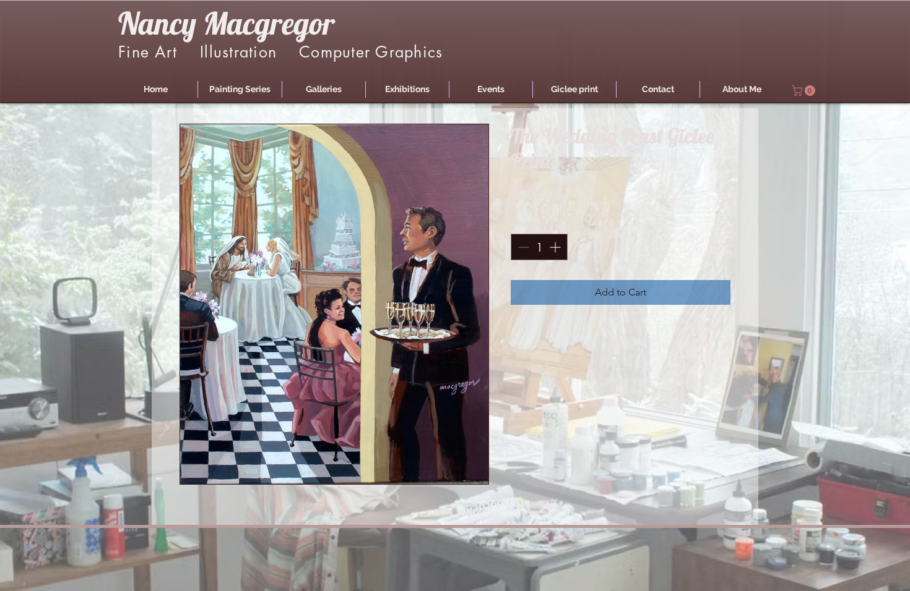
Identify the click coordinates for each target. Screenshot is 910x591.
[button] (240, 89)
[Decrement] (522, 247)
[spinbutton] (539, 247)
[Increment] (556, 247)
